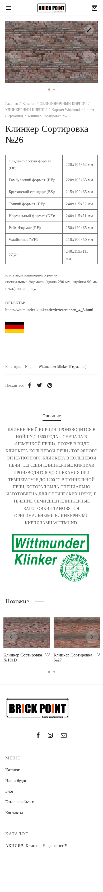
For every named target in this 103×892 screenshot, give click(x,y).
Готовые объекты (20, 802)
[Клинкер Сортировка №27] (77, 632)
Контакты (14, 812)
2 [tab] (54, 89)
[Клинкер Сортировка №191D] (26, 632)
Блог (9, 791)
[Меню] (8, 8)
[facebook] (38, 736)
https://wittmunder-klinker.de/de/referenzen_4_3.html (49, 309)
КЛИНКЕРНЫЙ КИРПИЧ (26, 110)
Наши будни (16, 780)
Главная (11, 104)
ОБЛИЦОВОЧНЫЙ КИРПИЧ (63, 104)
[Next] (92, 637)
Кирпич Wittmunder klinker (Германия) (56, 366)
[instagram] (50, 736)
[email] (63, 736)
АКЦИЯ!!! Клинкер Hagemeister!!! (36, 845)
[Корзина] (94, 8)
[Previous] (10, 637)
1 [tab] (49, 89)
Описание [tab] (52, 416)
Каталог (28, 104)
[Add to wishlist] (47, 654)
